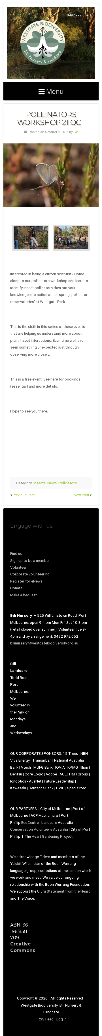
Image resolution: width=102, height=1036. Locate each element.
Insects (39, 483)
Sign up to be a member (30, 560)
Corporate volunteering (30, 574)
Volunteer (18, 567)
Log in (61, 1019)
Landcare (49, 822)
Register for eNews (26, 581)
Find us (16, 553)
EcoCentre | (31, 822)
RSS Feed (46, 1019)
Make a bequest (23, 595)
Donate (16, 588)
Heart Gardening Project (52, 836)
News (52, 483)
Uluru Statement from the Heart (63, 891)
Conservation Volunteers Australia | (40, 829)
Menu (55, 91)
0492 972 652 (77, 15)
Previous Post (24, 495)
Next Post (81, 495)
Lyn (75, 132)
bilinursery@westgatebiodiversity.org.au (44, 643)
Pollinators (67, 483)
